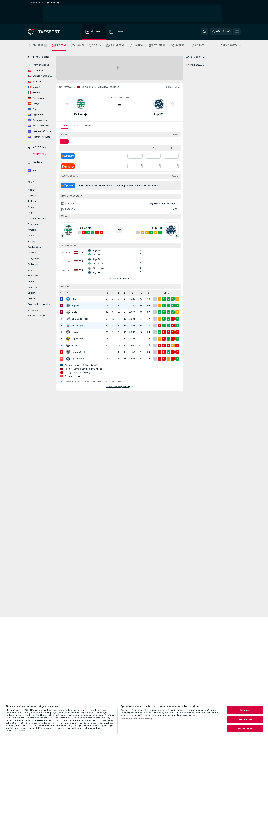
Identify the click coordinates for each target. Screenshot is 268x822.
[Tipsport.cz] (68, 156)
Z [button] (107, 293)
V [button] (113, 293)
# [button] (60, 293)
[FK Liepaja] (68, 325)
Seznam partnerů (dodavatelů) (136, 718)
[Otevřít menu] (237, 31)
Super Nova (77, 338)
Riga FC (159, 114)
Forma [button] (166, 293)
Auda (74, 312)
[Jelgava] (68, 332)
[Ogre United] (68, 359)
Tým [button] (68, 293)
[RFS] (68, 299)
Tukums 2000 (78, 352)
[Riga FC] (68, 305)
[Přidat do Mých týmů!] (67, 104)
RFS (73, 298)
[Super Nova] (68, 339)
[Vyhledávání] (204, 31)
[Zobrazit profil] (80, 104)
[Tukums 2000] (68, 352)
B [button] (148, 293)
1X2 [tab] (64, 141)
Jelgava (75, 332)
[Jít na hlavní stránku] (48, 32)
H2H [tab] (75, 125)
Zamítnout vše (245, 719)
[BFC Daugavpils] (68, 319)
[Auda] (68, 312)
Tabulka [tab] (88, 125)
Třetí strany (19, 730)
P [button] (124, 293)
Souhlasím (245, 710)
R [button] (119, 293)
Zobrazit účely (245, 728)
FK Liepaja (80, 114)
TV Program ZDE (195, 64)
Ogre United (77, 358)
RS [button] (141, 293)
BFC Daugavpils (80, 318)
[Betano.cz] (68, 166)
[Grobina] (68, 345)
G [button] (132, 293)
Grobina (75, 345)
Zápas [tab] (64, 125)
